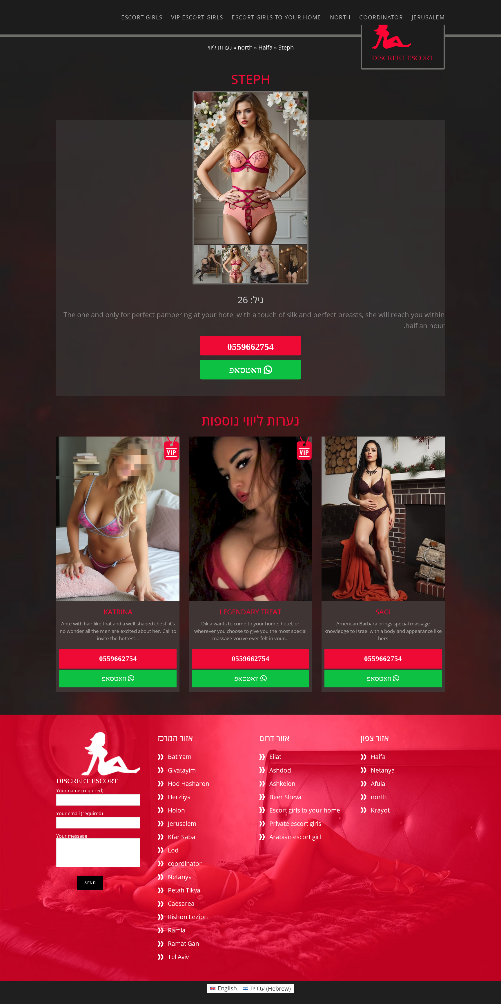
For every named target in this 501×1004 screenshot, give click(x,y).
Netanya (180, 877)
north (340, 17)
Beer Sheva (285, 797)
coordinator (381, 17)
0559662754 (250, 347)
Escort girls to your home (276, 17)
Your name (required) (80, 790)
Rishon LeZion (188, 917)
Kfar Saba (181, 837)
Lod (173, 850)
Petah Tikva (184, 890)
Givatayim (182, 770)
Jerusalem (428, 17)
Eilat (275, 757)
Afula (378, 784)
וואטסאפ (246, 370)
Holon (176, 810)
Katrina (118, 612)
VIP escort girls (197, 17)
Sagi (383, 612)
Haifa (265, 47)
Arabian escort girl (295, 837)
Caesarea (181, 903)
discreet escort (402, 57)
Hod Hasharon (188, 784)
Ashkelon (282, 784)
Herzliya (179, 797)
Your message (71, 836)
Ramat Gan (183, 943)
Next (314, 190)
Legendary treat (250, 612)
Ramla (177, 930)
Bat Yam (179, 757)
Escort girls (141, 17)
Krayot (380, 810)
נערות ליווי (220, 47)
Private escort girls (295, 823)
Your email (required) (79, 813)
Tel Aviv (178, 957)
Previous (187, 190)
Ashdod (280, 770)
